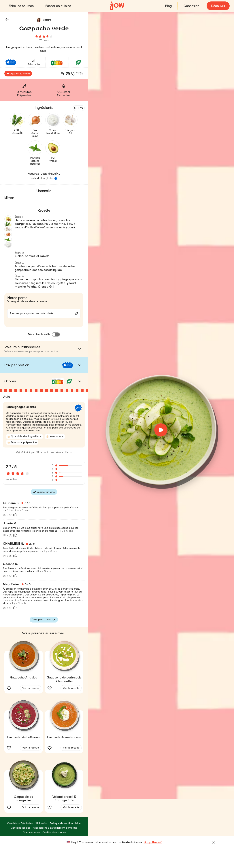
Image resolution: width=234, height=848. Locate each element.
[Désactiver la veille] (56, 334)
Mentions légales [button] (21, 827)
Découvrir (218, 6)
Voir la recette (30, 688)
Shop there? (153, 842)
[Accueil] (117, 6)
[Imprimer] (67, 73)
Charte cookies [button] (31, 832)
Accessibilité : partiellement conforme (55, 827)
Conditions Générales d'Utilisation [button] (27, 823)
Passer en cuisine (58, 6)
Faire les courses (21, 6)
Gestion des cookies (54, 832)
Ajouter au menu (20, 73)
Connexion (191, 6)
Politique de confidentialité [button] (65, 823)
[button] (7, 20)
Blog (168, 6)
